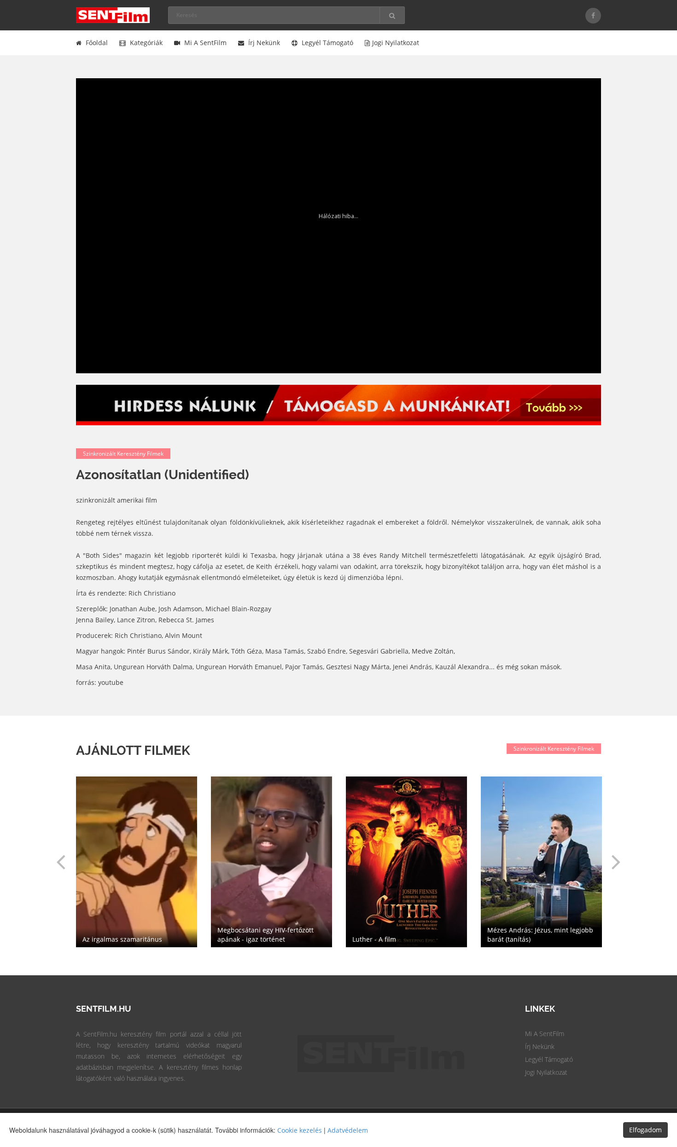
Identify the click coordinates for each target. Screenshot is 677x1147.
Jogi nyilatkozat (395, 42)
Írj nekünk (263, 42)
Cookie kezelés (299, 1130)
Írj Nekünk (539, 1046)
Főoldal (96, 42)
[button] (60, 862)
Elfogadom (645, 1129)
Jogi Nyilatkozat (546, 1072)
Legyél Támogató (549, 1059)
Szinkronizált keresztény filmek (123, 454)
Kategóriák (145, 42)
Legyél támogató (326, 42)
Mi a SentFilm (204, 42)
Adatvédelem (347, 1130)
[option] (406, 861)
